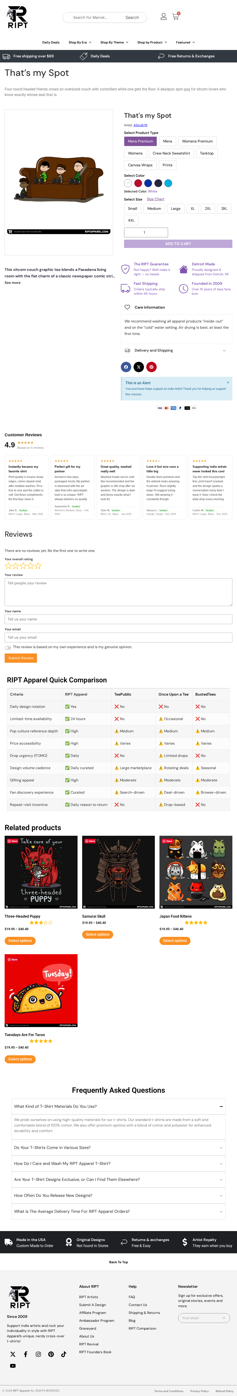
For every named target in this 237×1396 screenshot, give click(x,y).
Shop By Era (78, 42)
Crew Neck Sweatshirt (171, 153)
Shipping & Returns (144, 1312)
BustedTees (205, 694)
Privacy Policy (199, 1391)
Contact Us (138, 1305)
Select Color (134, 175)
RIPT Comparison (142, 1328)
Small (132, 208)
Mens (167, 141)
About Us (86, 1336)
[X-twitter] (13, 1354)
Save (14, 841)
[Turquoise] (168, 183)
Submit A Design (92, 1305)
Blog (132, 1320)
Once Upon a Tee (174, 694)
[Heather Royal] (148, 183)
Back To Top (118, 1262)
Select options (20, 940)
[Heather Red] (138, 183)
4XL (131, 220)
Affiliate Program (92, 1312)
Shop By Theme (112, 42)
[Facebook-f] (25, 1354)
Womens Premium (197, 141)
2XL (208, 208)
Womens (135, 153)
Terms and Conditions (168, 1391)
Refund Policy (225, 1391)
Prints (167, 165)
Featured (183, 42)
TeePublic (122, 694)
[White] (128, 183)
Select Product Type (141, 133)
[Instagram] (38, 1354)
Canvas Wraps (140, 165)
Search (132, 17)
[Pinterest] (51, 1354)
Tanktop (207, 153)
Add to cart (178, 243)
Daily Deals (50, 42)
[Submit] (223, 1318)
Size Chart (155, 199)
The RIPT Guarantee (151, 264)
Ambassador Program (96, 1320)
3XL (224, 208)
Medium (154, 208)
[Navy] (158, 183)
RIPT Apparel (21, 1391)
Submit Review (20, 658)
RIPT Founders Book (95, 1352)
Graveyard (87, 1328)
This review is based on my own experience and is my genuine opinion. (72, 647)
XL (193, 208)
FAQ (132, 1297)
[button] (126, 367)
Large (176, 208)
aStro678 (140, 125)
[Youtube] (13, 1366)
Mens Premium (140, 141)
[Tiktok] (63, 1354)
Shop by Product (149, 42)
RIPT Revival (88, 1344)
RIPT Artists (88, 1297)
